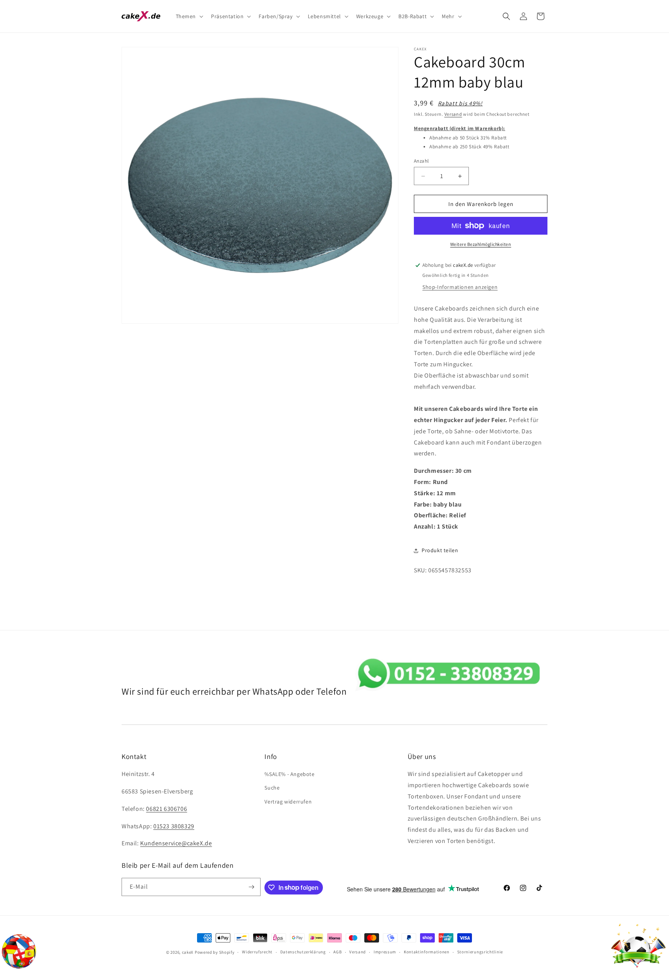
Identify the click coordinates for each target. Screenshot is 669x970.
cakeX (188, 952)
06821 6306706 (166, 809)
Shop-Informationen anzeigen (459, 286)
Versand (453, 114)
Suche (272, 787)
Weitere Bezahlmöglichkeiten (480, 244)
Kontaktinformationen (426, 952)
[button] (189, 16)
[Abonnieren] (251, 887)
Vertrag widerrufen (288, 801)
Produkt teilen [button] (440, 550)
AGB (337, 952)
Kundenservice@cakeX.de (176, 843)
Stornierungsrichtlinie (480, 952)
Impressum (385, 952)
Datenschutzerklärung (303, 952)
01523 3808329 (173, 826)
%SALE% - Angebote (289, 774)
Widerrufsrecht (257, 952)
